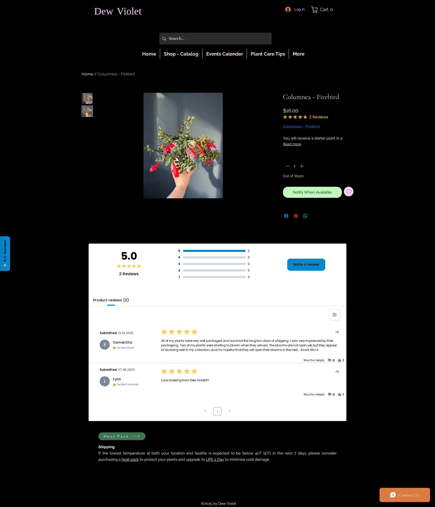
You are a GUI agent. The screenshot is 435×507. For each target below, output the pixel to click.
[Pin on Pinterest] (296, 216)
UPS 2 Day (215, 459)
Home (87, 74)
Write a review (306, 264)
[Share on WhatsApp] (305, 216)
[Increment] (302, 166)
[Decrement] (287, 166)
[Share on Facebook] (286, 216)
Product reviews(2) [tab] (111, 300)
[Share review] (337, 332)
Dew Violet (117, 12)
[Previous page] (205, 411)
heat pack (130, 459)
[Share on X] (315, 216)
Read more (292, 144)
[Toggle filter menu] (334, 314)
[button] (324, 9)
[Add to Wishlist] (349, 192)
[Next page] (229, 411)
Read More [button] (309, 350)
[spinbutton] (295, 166)
